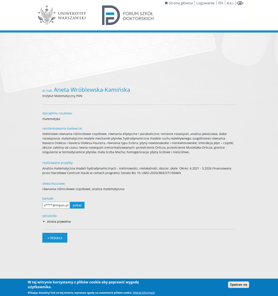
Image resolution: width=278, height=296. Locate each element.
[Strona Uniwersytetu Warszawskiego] (62, 14)
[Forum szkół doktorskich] (128, 14)
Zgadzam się (238, 284)
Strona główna (181, 3)
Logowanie (205, 3)
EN (220, 3)
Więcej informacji (144, 292)
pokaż (77, 205)
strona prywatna (59, 221)
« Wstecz (55, 237)
